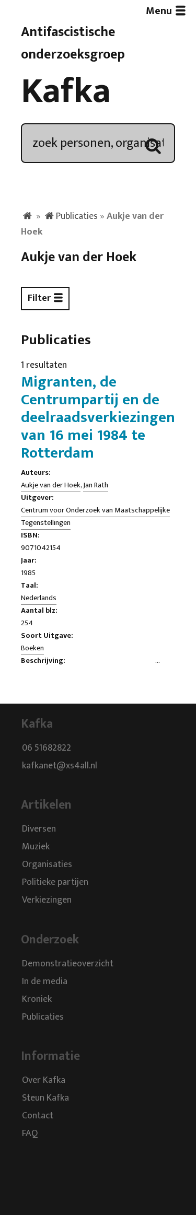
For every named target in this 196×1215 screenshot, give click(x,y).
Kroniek (37, 999)
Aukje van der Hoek (50, 485)
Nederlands (38, 598)
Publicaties (77, 216)
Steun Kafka (45, 1098)
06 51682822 (46, 748)
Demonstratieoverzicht (67, 964)
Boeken (32, 648)
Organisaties (47, 865)
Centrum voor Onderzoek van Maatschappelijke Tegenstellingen (95, 516)
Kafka (66, 91)
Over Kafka (43, 1080)
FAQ (30, 1133)
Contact (37, 1116)
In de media (44, 981)
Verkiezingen (47, 900)
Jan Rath (95, 485)
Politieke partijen (55, 883)
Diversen (39, 829)
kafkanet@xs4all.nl (59, 766)
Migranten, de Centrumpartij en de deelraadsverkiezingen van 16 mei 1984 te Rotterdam (98, 417)
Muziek (36, 847)
